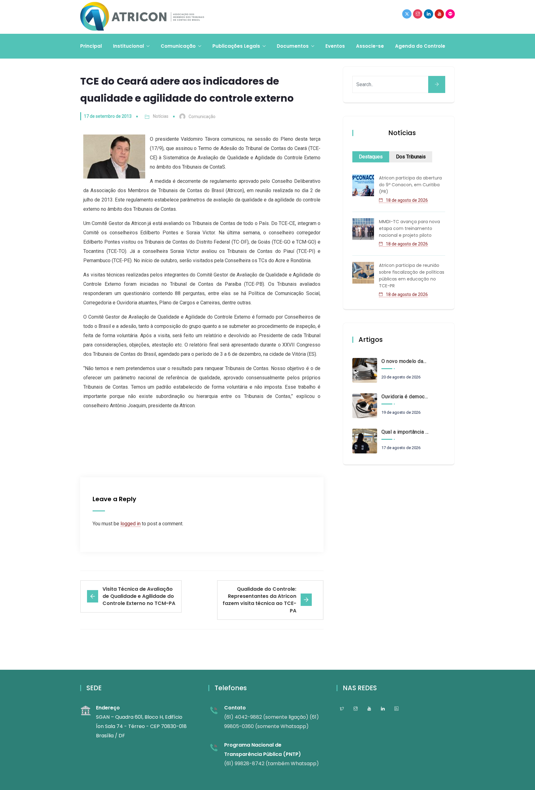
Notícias (160, 116)
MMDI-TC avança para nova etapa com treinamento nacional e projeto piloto (409, 228)
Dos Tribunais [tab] (411, 157)
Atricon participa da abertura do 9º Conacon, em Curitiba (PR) (410, 185)
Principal (91, 46)
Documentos (293, 46)
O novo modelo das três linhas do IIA (404, 361)
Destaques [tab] (371, 157)
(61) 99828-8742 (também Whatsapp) (271, 763)
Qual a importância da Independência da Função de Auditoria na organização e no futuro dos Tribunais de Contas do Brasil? (404, 432)
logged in (130, 524)
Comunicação (178, 46)
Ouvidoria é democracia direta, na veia (404, 396)
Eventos (335, 46)
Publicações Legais (236, 46)
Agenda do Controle (420, 46)
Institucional (128, 46)
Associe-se (370, 46)
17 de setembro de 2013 (108, 116)
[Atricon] (142, 17)
